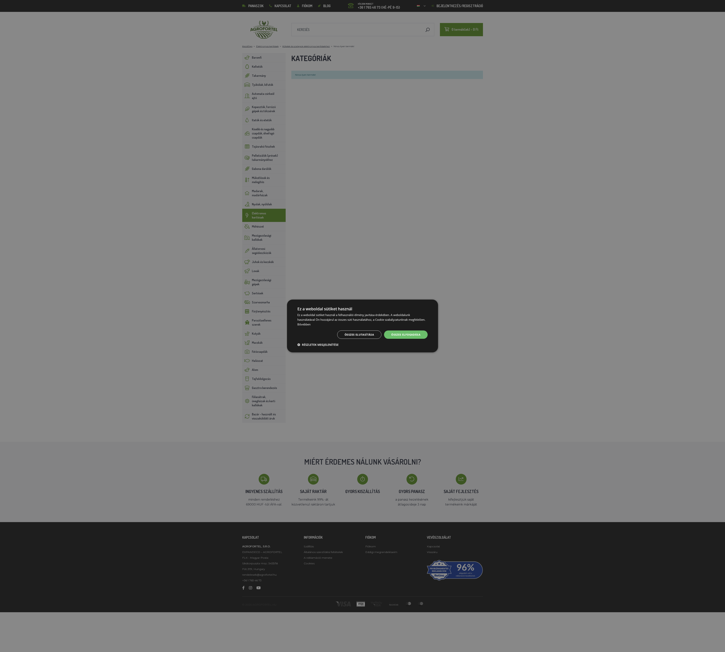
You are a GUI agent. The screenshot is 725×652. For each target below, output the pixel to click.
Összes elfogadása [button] (405, 334)
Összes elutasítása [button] (359, 334)
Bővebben (304, 324)
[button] (318, 345)
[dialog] (362, 326)
